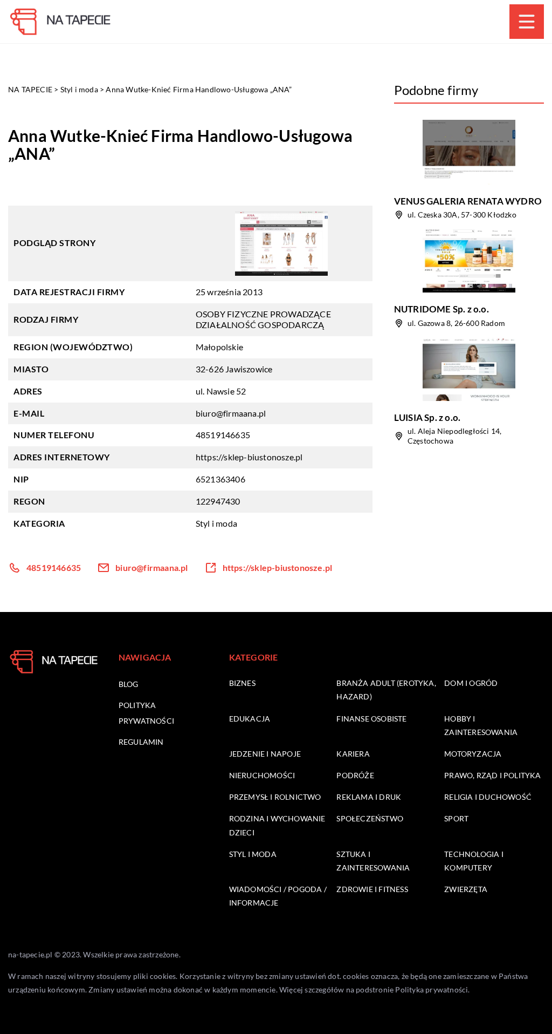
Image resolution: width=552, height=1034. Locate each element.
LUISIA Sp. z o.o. (427, 417)
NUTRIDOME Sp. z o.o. (441, 309)
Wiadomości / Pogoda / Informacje (278, 896)
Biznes (242, 683)
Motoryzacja (472, 753)
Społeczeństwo (369, 818)
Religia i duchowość (488, 796)
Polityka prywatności (431, 989)
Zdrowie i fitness (372, 889)
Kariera (352, 753)
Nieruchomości (262, 775)
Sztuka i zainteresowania (373, 860)
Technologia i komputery (473, 860)
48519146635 (223, 435)
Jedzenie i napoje (265, 753)
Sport (456, 818)
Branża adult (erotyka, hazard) (386, 689)
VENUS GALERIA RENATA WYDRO (468, 201)
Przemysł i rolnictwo (275, 796)
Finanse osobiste (371, 718)
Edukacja (250, 718)
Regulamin (141, 741)
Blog (129, 684)
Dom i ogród (471, 683)
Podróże (355, 775)
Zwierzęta (465, 889)
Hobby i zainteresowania (481, 725)
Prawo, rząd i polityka (492, 775)
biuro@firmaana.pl (231, 413)
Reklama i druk (368, 796)
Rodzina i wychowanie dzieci (277, 825)
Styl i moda (216, 523)
